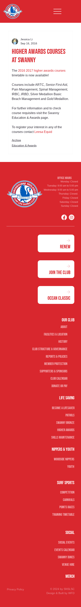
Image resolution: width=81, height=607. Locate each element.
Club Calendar (59, 379)
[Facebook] (64, 217)
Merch (70, 576)
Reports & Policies (56, 357)
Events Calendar (64, 550)
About (64, 327)
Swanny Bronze (65, 423)
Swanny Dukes (66, 557)
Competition (67, 492)
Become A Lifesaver (63, 408)
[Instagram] (71, 217)
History (62, 342)
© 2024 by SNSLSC (62, 589)
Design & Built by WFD (60, 593)
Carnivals (69, 500)
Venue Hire (68, 565)
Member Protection (55, 364)
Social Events (66, 542)
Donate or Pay (59, 386)
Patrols (70, 415)
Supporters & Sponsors (53, 371)
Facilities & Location (55, 334)
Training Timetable (63, 515)
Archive (16, 140)
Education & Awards (24, 145)
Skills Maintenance (63, 437)
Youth (70, 467)
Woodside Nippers (64, 459)
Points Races (67, 507)
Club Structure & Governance (49, 349)
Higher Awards (66, 430)
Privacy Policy (15, 589)
